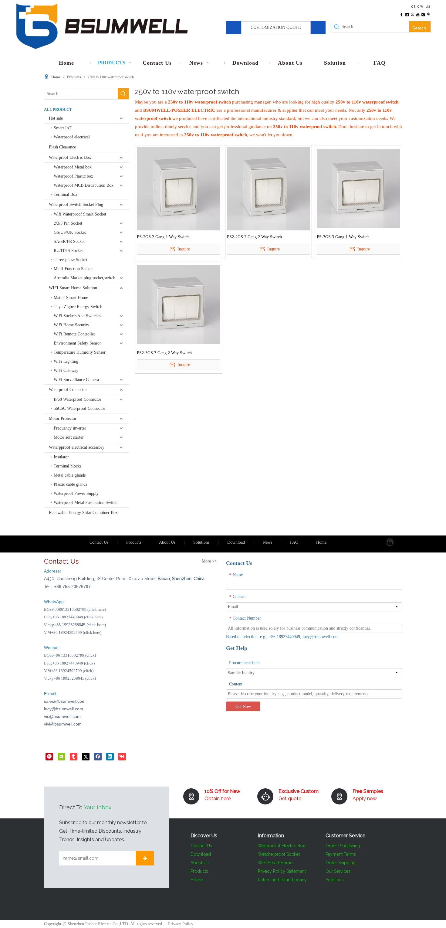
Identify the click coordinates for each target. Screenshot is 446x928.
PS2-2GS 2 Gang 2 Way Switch (254, 237)
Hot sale (56, 118)
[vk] (122, 756)
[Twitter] (412, 14)
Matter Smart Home (71, 297)
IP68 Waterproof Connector (77, 399)
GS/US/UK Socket (70, 232)
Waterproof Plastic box (73, 176)
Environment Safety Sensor (77, 343)
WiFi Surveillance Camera (76, 379)
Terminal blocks (67, 466)
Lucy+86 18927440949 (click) (69, 663)
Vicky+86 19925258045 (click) (70, 678)
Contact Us (99, 542)
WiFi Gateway (66, 370)
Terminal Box (65, 194)
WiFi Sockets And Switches (77, 316)
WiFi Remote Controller (74, 334)
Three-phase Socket (70, 259)
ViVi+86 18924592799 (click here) (72, 632)
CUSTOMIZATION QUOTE (276, 27)
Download (236, 542)
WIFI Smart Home (275, 862)
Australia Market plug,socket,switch (84, 278)
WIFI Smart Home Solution (73, 288)
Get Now (243, 706)
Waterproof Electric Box (70, 157)
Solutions (201, 542)
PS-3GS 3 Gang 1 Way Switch (343, 237)
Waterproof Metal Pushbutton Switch (85, 502)
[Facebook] (401, 14)
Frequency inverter (70, 428)
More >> (209, 561)
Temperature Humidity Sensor (80, 352)
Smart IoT (63, 128)
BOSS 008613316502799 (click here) (75, 609)
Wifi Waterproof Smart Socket (80, 214)
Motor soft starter (69, 437)
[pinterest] (49, 756)
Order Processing (343, 845)
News (267, 542)
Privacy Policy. (181, 924)
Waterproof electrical (72, 137)
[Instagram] (423, 14)
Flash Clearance (62, 147)
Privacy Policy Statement (282, 871)
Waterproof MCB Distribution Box (83, 185)
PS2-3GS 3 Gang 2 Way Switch (164, 353)
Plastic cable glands (70, 484)
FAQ (294, 542)
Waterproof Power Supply (76, 493)
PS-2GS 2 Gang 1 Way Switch (163, 237)
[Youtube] (418, 14)
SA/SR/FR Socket (69, 241)
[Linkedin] (407, 14)
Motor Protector (62, 418)
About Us (167, 542)
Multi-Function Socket (73, 269)
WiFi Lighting (66, 361)
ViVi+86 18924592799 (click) (68, 670)
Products (133, 542)
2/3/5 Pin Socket (68, 223)
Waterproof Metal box (73, 167)
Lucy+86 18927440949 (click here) (73, 617)
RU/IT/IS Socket (68, 250)
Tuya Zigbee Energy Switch (78, 306)
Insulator (61, 457)
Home (321, 542)
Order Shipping (341, 862)
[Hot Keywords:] (123, 93)
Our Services (338, 871)
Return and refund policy (282, 879)
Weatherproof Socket (279, 854)
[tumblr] (73, 756)
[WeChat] (61, 756)
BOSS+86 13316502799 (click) (70, 655)
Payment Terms (341, 854)
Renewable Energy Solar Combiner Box (83, 512)
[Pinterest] (429, 14)
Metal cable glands (70, 475)
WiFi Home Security (71, 325)
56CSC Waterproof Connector (79, 408)
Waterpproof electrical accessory (76, 447)
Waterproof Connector (68, 389)
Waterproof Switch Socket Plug (76, 204)
